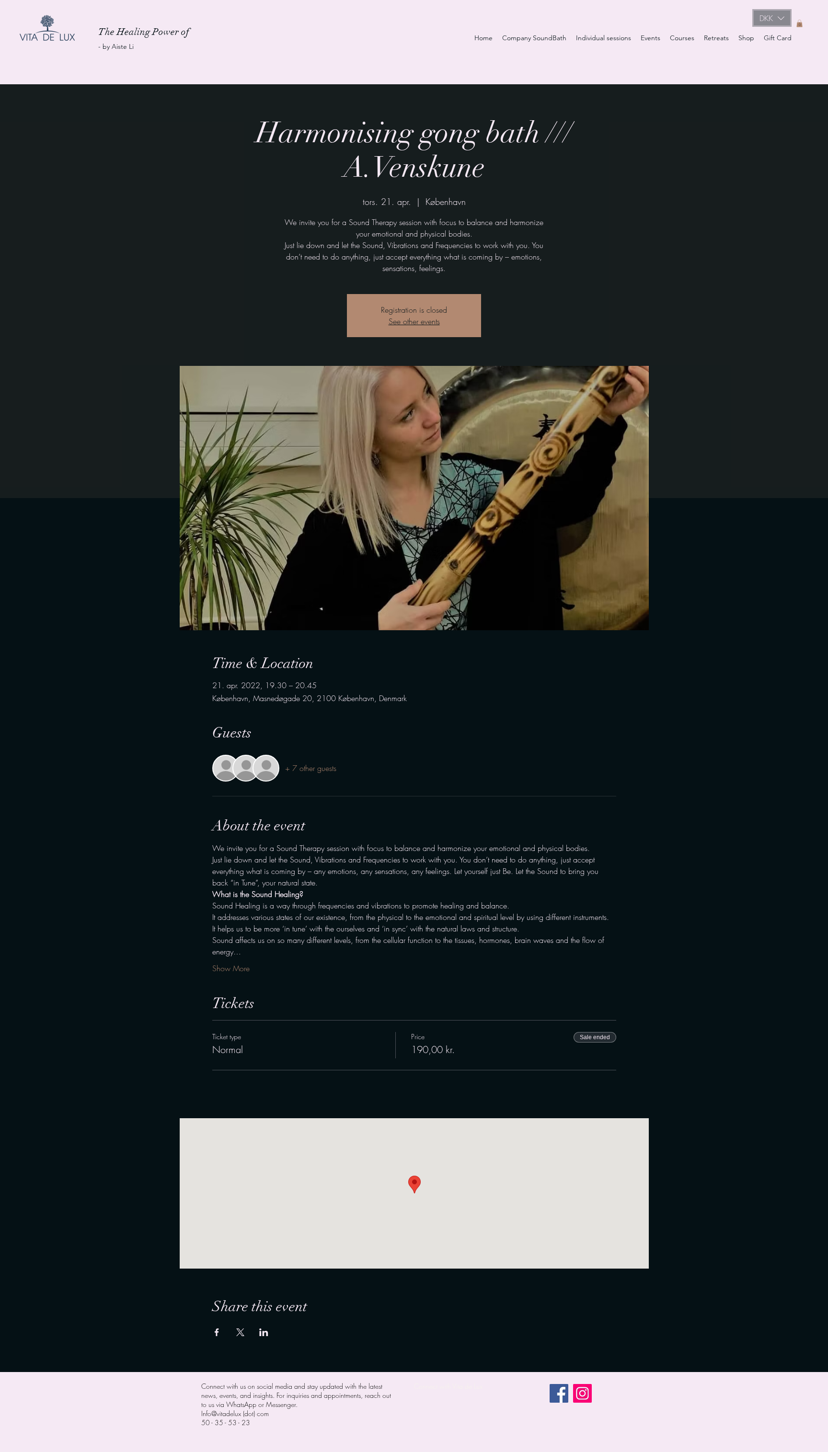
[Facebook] (559, 1393)
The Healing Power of (145, 32)
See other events (414, 321)
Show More (231, 968)
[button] (772, 18)
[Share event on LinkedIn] (263, 1332)
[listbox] (772, 18)
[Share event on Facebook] (216, 1332)
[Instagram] (582, 1393)
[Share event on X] (240, 1332)
